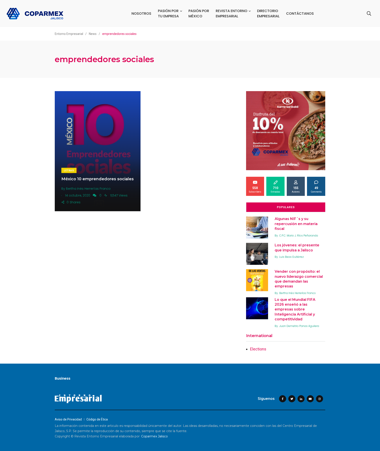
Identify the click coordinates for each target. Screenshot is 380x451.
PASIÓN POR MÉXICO (198, 13)
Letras (69, 170)
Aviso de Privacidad (68, 419)
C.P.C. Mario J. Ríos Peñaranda (298, 235)
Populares (286, 207)
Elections (258, 349)
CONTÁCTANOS (300, 13)
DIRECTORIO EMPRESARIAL (268, 13)
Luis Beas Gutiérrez (291, 257)
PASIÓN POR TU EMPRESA (168, 13)
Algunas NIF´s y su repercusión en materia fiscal (296, 224)
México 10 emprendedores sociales (97, 179)
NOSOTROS (141, 13)
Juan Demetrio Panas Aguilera (299, 326)
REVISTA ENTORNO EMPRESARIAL (231, 13)
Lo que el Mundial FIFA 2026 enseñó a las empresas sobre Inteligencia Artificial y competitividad (295, 309)
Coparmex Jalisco (154, 436)
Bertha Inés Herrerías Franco (297, 293)
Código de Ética (97, 419)
